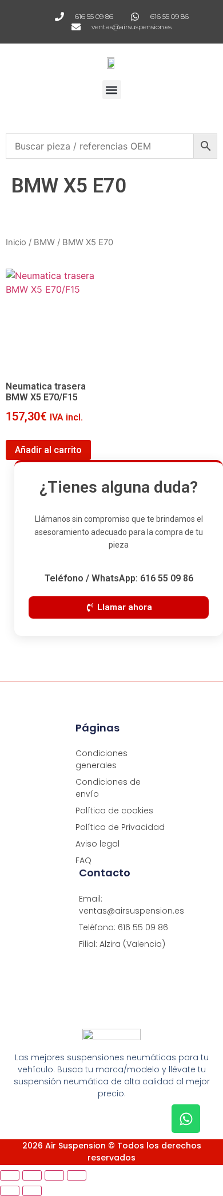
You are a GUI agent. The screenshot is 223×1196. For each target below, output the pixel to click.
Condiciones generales (101, 759)
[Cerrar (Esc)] (76, 1175)
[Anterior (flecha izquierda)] (9, 1191)
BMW (44, 242)
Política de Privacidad (120, 827)
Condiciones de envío (108, 788)
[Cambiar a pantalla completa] (32, 1175)
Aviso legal (97, 843)
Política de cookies (114, 810)
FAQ (83, 860)
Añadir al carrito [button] (48, 449)
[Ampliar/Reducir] (9, 1175)
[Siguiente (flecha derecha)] (32, 1191)
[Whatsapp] (186, 1118)
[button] (111, 89)
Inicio (16, 242)
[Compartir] (54, 1175)
